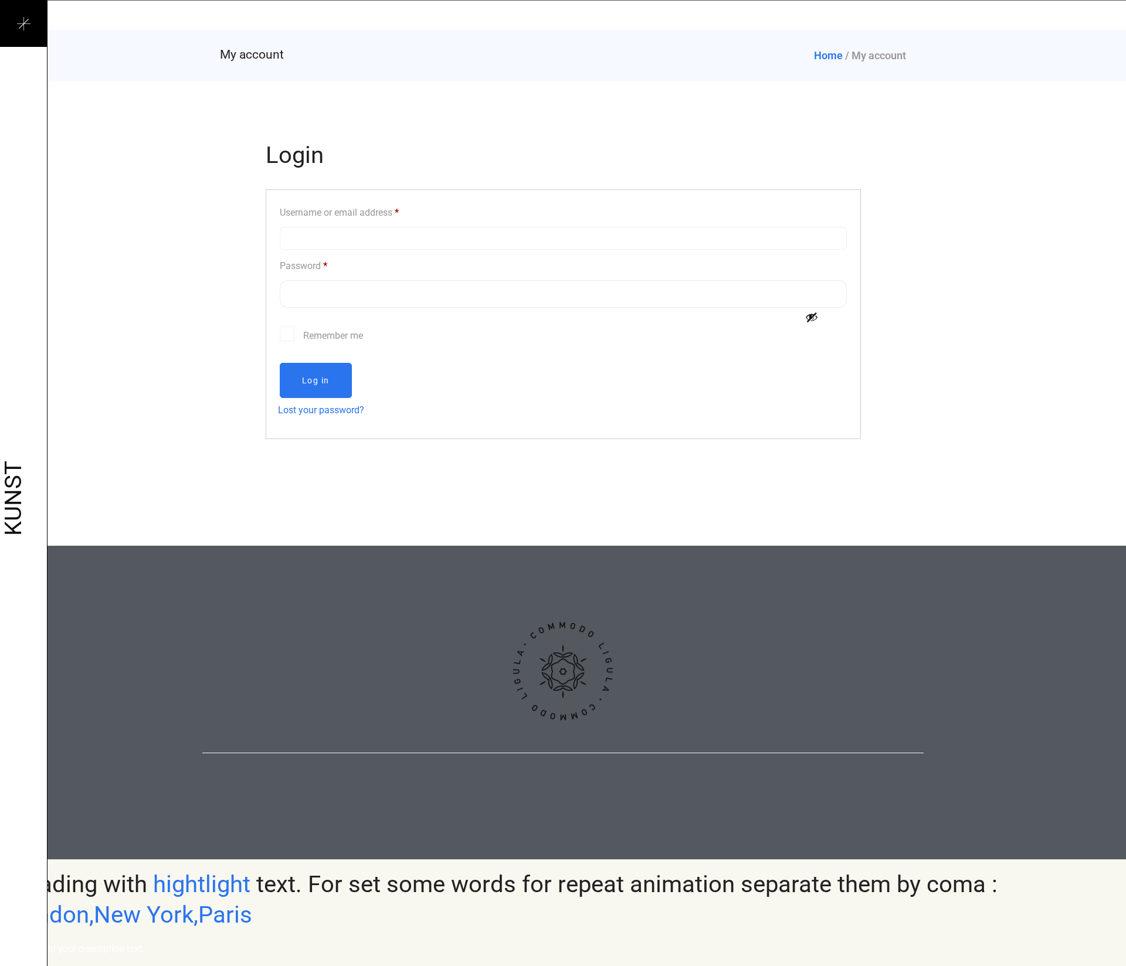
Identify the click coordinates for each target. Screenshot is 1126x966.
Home (828, 55)
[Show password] (812, 317)
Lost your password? (321, 410)
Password (303, 265)
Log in (316, 380)
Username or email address (339, 212)
